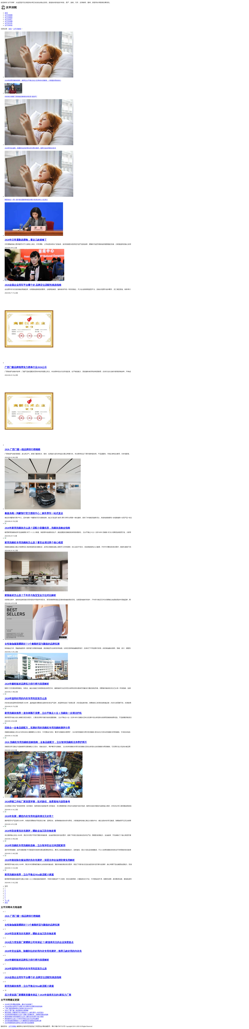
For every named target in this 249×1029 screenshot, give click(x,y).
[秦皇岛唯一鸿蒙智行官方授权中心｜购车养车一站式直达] (43, 509)
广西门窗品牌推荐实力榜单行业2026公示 (26, 367)
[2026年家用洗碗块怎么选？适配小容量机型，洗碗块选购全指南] (5, 523)
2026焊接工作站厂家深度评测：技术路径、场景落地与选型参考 (37, 801)
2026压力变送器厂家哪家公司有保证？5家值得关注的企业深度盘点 (39, 942)
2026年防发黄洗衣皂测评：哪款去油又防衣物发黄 (30, 831)
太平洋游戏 (8, 21)
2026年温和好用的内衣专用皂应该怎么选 (26, 698)
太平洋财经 (8, 17)
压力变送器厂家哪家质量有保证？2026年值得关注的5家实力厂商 (38, 995)
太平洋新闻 (8, 15)
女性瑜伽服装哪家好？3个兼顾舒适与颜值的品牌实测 (32, 644)
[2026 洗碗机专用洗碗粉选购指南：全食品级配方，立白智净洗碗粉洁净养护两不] (5, 738)
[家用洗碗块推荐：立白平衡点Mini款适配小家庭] (5, 870)
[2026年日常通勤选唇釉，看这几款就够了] (34, 235)
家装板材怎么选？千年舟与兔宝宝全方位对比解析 (30, 595)
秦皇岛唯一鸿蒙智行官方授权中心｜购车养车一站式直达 (34, 513)
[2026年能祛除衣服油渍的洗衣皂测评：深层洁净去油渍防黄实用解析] (5, 855)
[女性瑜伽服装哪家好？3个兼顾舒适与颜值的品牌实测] (36, 639)
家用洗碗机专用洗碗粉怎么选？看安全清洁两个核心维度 (34, 542)
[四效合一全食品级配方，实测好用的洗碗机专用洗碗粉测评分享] (5, 723)
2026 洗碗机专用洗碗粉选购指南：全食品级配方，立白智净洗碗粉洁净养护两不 (46, 742)
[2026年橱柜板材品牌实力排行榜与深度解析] (36, 679)
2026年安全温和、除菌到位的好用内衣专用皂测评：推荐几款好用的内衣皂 (43, 951)
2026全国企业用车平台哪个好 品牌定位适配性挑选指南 (33, 285)
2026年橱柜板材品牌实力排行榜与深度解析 (27, 683)
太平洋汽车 (8, 23)
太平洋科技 (8, 25)
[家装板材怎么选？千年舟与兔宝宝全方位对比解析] (36, 591)
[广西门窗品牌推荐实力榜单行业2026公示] (29, 363)
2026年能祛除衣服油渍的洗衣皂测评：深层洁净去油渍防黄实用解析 (40, 860)
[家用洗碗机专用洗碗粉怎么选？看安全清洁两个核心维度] (5, 538)
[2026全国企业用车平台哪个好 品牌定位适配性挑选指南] (34, 280)
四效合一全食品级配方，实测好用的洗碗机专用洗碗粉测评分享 (37, 727)
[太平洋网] (9, 9)
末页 (6, 902)
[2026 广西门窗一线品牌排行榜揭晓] (29, 445)
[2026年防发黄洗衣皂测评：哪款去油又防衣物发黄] (5, 826)
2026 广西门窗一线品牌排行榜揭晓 (22, 449)
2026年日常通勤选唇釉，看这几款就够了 (26, 239)
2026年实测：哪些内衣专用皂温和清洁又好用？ (29, 816)
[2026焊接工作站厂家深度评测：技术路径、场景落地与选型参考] (43, 797)
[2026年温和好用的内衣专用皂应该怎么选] (5, 694)
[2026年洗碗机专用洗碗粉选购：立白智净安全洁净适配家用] (5, 841)
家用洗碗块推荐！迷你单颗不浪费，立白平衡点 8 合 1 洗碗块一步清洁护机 (43, 713)
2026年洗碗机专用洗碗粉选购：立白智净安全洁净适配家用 (35, 845)
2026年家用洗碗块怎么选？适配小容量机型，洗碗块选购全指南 (37, 528)
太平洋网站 (12, 1026)
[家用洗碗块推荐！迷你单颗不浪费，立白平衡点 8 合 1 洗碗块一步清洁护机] (5, 708)
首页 (6, 13)
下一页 (7, 900)
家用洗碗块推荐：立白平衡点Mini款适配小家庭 (29, 874)
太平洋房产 (8, 19)
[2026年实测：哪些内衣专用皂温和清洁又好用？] (5, 812)
